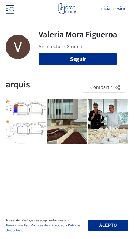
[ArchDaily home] (67, 8)
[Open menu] (9, 9)
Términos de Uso (17, 225)
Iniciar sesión (113, 8)
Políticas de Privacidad (48, 225)
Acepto (108, 225)
